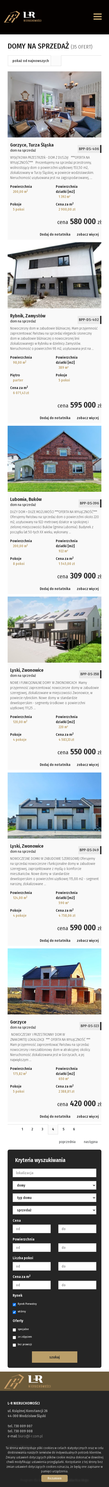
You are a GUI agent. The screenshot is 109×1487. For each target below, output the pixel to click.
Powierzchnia (23, 1239)
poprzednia (67, 1142)
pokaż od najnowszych (30, 61)
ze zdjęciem (25, 1336)
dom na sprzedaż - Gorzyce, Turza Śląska (54, 155)
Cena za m (21, 1276)
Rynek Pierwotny (27, 1304)
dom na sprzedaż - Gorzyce (54, 1035)
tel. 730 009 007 (20, 1426)
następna (91, 1142)
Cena (17, 1220)
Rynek (17, 1295)
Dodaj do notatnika (55, 234)
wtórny (22, 1311)
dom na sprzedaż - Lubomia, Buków (54, 510)
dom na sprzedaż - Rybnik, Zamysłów (54, 332)
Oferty (18, 1321)
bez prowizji (25, 1344)
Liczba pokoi (23, 1258)
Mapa (66, 60)
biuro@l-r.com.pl (30, 1436)
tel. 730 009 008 (20, 1431)
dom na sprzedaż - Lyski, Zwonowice (54, 683)
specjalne (23, 1329)
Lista (56, 60)
